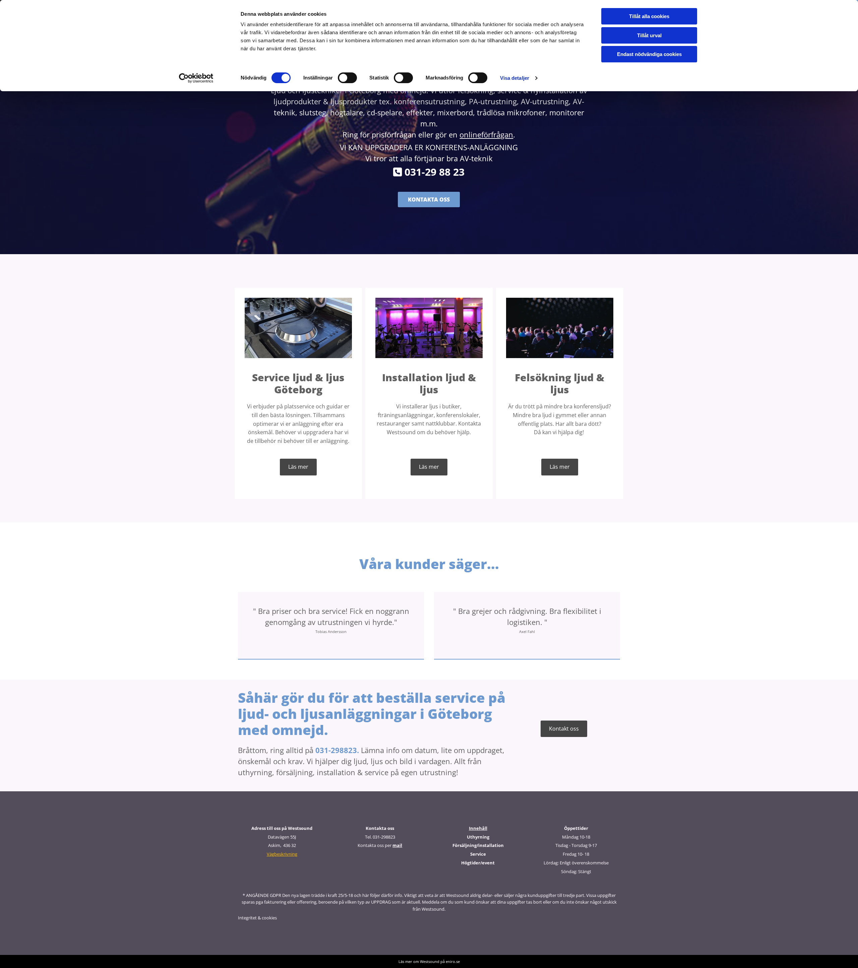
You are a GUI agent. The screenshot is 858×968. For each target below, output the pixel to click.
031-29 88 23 (429, 172)
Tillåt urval (649, 35)
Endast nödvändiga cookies (649, 54)
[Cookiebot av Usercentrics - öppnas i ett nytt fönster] (196, 78)
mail (397, 845)
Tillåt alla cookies (649, 16)
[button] (429, 199)
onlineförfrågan (486, 134)
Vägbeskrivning (282, 854)
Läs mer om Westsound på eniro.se (429, 961)
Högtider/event (478, 863)
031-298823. (337, 750)
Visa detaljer (514, 78)
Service (478, 854)
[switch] (347, 77)
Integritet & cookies (257, 918)
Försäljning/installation (478, 845)
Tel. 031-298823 (380, 837)
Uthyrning (478, 837)
